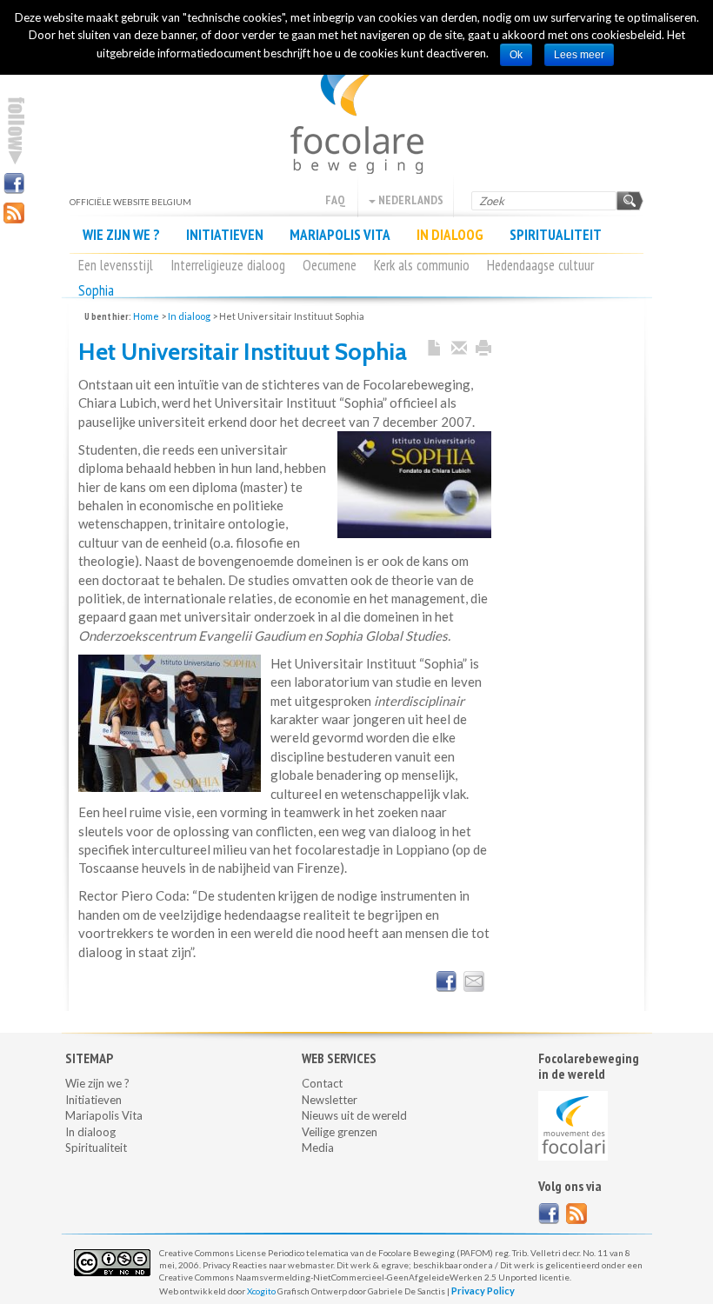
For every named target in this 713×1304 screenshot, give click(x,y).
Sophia (96, 290)
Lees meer (579, 55)
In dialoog (449, 234)
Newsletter (329, 1100)
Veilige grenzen (339, 1132)
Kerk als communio (422, 265)
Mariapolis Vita (340, 234)
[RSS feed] (576, 1213)
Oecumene (329, 265)
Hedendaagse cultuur (540, 265)
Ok (516, 55)
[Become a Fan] (548, 1213)
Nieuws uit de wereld (354, 1115)
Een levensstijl (115, 265)
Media (318, 1147)
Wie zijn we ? (121, 234)
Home (146, 316)
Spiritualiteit (556, 234)
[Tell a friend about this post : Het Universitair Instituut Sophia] (473, 981)
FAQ (335, 200)
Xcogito (261, 1291)
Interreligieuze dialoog (227, 265)
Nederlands (409, 200)
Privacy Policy (483, 1290)
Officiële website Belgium (356, 112)
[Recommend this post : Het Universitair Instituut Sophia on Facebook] (446, 981)
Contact (322, 1083)
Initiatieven (224, 234)
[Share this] (459, 348)
